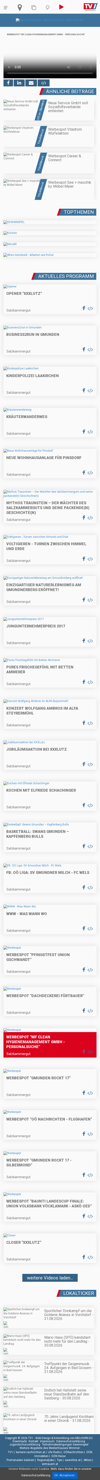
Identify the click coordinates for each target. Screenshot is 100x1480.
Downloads (20, 1441)
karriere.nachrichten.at (30, 1452)
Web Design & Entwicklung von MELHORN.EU (64, 1438)
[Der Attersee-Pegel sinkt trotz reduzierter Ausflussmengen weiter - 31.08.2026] (50, 1291)
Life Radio (54, 1452)
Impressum (47, 1441)
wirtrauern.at (50, 1464)
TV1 (10, 1452)
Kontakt (33, 1441)
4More (87, 1460)
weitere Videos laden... (50, 1278)
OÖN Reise (58, 1456)
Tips (59, 1460)
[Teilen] (31, 82)
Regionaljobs (45, 1460)
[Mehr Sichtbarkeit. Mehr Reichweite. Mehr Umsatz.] (50, 20)
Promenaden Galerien (20, 1460)
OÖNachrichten (73, 1452)
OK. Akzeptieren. (64, 1475)
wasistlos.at (73, 1460)
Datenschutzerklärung (70, 1441)
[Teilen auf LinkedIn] (19, 82)
